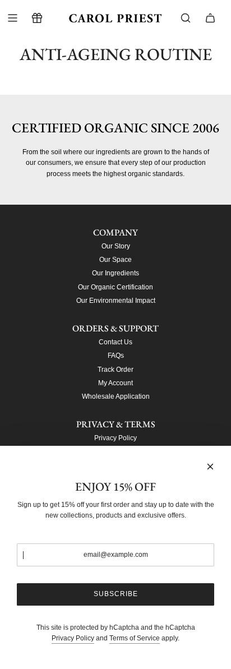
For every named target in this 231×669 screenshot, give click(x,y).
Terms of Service (134, 638)
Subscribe (116, 594)
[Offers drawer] (37, 17)
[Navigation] (12, 18)
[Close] (210, 466)
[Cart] (210, 18)
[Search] (185, 18)
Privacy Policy (73, 638)
